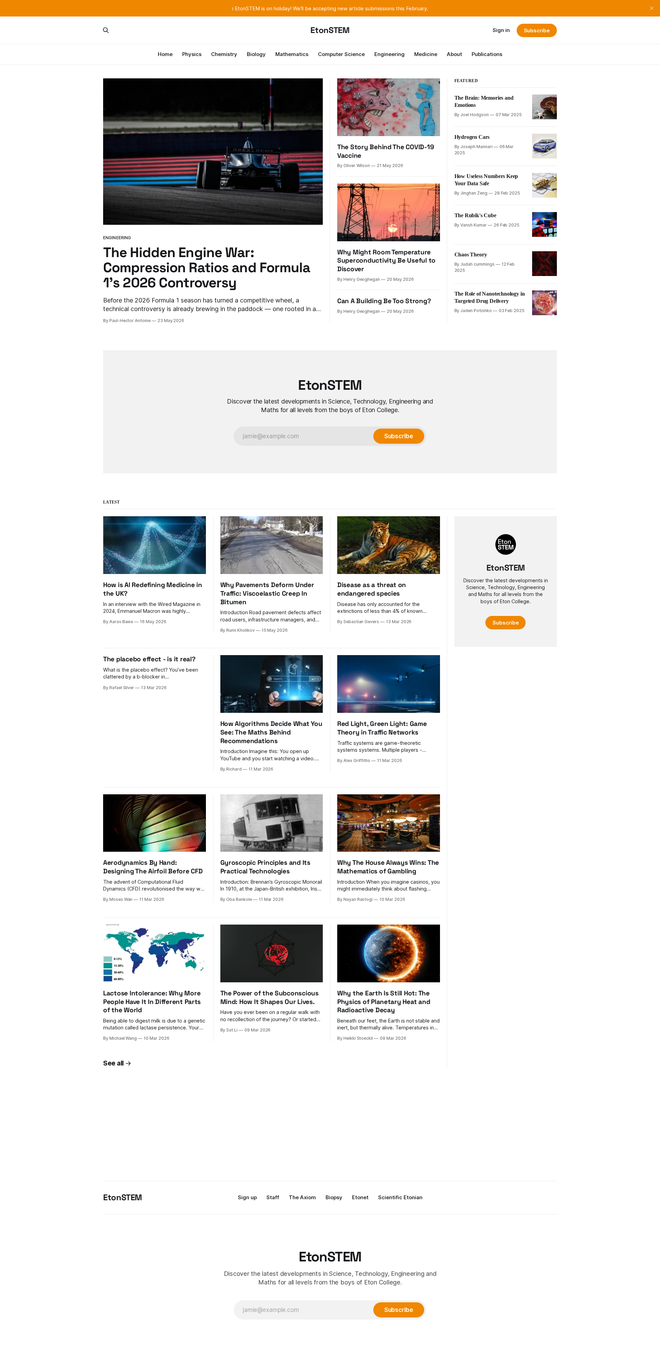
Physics (191, 54)
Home (165, 54)
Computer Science (341, 54)
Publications (487, 54)
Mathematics (291, 54)
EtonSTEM (329, 30)
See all (113, 1063)
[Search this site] (105, 30)
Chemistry (224, 54)
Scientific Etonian (400, 1197)
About (454, 54)
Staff (272, 1197)
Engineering (389, 54)
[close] (651, 8)
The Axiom (302, 1197)
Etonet (360, 1197)
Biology (256, 54)
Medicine (425, 54)
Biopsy (334, 1197)
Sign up (247, 1197)
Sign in (501, 30)
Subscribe (537, 30)
